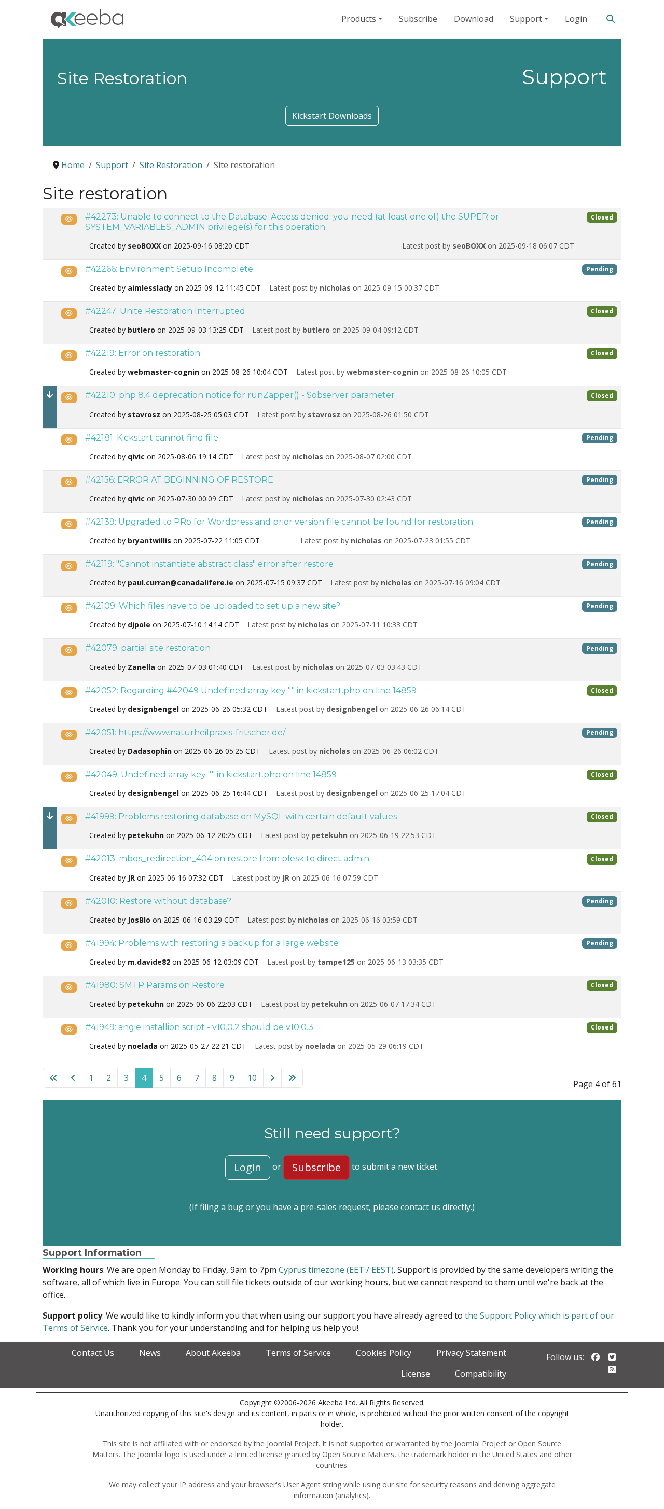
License (415, 1373)
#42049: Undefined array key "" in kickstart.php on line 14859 (211, 774)
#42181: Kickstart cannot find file (151, 438)
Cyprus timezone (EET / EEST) (336, 1269)
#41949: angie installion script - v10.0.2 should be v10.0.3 (199, 1027)
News (150, 1353)
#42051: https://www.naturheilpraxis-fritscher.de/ (185, 732)
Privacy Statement (471, 1353)
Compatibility (480, 1373)
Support (526, 18)
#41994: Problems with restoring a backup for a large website (212, 943)
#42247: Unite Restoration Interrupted (165, 311)
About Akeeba (213, 1353)
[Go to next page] (272, 1078)
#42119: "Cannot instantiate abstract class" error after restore (209, 564)
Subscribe (418, 18)
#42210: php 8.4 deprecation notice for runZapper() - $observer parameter (240, 395)
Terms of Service (298, 1353)
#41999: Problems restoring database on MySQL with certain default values (241, 816)
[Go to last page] (292, 1078)
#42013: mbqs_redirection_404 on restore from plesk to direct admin (227, 858)
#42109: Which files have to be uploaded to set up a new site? (212, 606)
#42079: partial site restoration (148, 648)
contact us (420, 1207)
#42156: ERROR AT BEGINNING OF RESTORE (179, 480)
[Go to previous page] (73, 1078)
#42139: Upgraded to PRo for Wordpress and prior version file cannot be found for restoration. (280, 522)
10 (252, 1077)
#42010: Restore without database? (158, 901)
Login (576, 18)
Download (473, 18)
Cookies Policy (383, 1353)
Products (358, 18)
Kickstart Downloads (332, 115)
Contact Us (93, 1353)
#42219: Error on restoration (142, 353)
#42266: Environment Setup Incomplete (169, 269)
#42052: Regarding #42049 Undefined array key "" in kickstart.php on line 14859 (251, 690)
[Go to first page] (53, 1078)
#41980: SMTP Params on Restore (155, 985)
